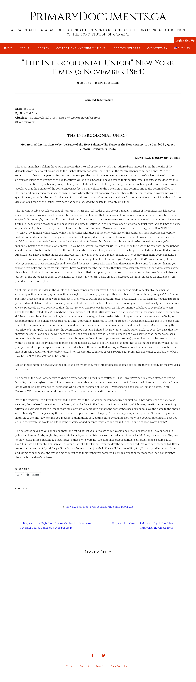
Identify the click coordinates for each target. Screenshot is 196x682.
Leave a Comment (109, 83)
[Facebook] (92, 657)
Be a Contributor (120, 666)
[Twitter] (103, 657)
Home (8, 48)
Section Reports (127, 48)
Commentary (157, 48)
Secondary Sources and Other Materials (108, 507)
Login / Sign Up (184, 40)
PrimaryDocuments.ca (98, 16)
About (24, 48)
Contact (84, 666)
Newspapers (73, 507)
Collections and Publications (81, 48)
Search (44, 48)
